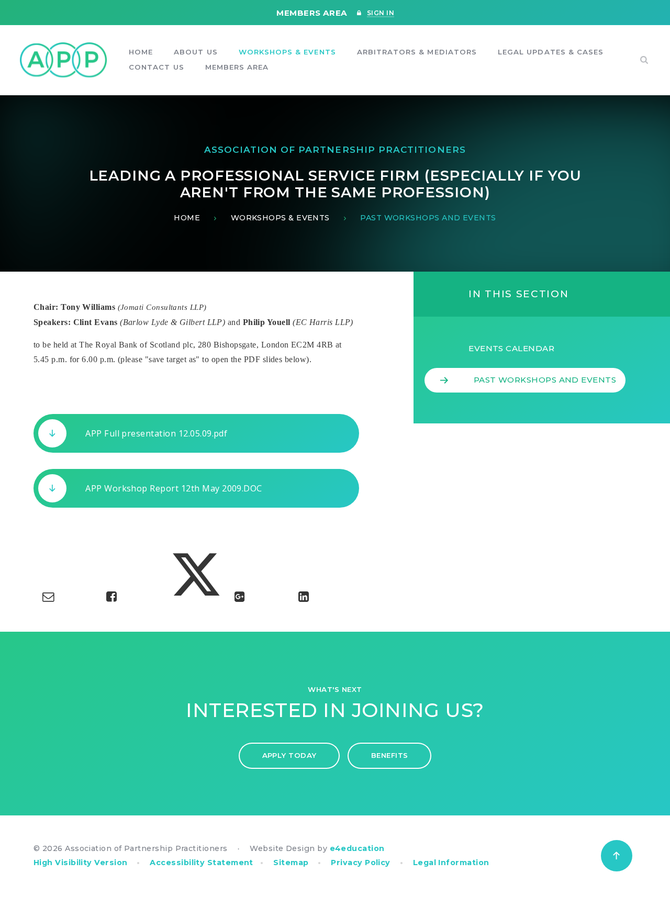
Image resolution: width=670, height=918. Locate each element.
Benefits (389, 755)
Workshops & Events (280, 217)
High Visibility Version (81, 862)
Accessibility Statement (201, 862)
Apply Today (289, 755)
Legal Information (451, 862)
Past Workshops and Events (428, 217)
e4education (357, 848)
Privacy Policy (360, 862)
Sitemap (290, 862)
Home (187, 217)
